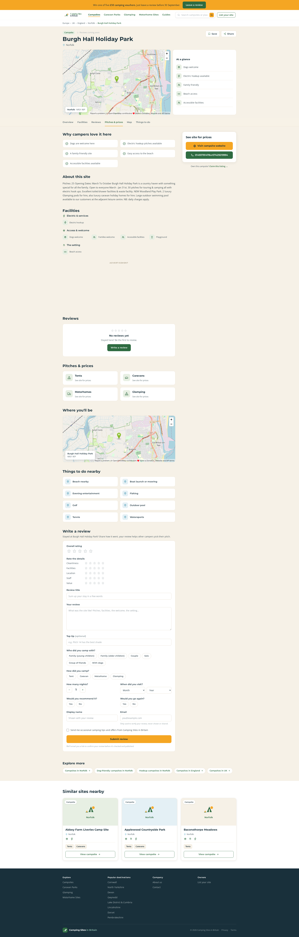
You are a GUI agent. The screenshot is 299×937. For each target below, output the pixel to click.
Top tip (76, 636)
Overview (68, 122)
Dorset (111, 912)
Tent (71, 676)
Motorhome (101, 676)
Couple (134, 656)
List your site (226, 15)
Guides (166, 14)
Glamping (129, 14)
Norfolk (91, 23)
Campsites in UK (218, 770)
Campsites (94, 14)
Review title (73, 590)
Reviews (96, 122)
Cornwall (112, 882)
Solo (146, 656)
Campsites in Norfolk (76, 770)
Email (123, 712)
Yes (71, 704)
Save (214, 34)
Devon (111, 892)
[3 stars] (79, 551)
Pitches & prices (114, 122)
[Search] (211, 15)
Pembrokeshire (115, 917)
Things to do (143, 122)
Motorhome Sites (149, 14)
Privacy (224, 930)
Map (129, 122)
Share (230, 34)
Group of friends (77, 663)
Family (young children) (81, 656)
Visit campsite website (211, 145)
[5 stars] (90, 551)
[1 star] (68, 551)
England (81, 23)
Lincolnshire (114, 907)
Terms (233, 930)
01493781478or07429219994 (211, 155)
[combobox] (195, 15)
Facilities (82, 122)
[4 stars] (85, 551)
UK (73, 23)
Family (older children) (113, 656)
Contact (157, 887)
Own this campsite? (209, 166)
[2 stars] (74, 551)
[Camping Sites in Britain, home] (74, 15)
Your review (73, 604)
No (80, 704)
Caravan (84, 676)
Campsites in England (188, 770)
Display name (74, 712)
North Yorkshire (116, 887)
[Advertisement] (119, 287)
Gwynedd (112, 897)
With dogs (97, 663)
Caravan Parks (112, 14)
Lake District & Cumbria (120, 902)
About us (157, 882)
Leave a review (194, 5)
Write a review (119, 347)
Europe (66, 23)
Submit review (119, 739)
